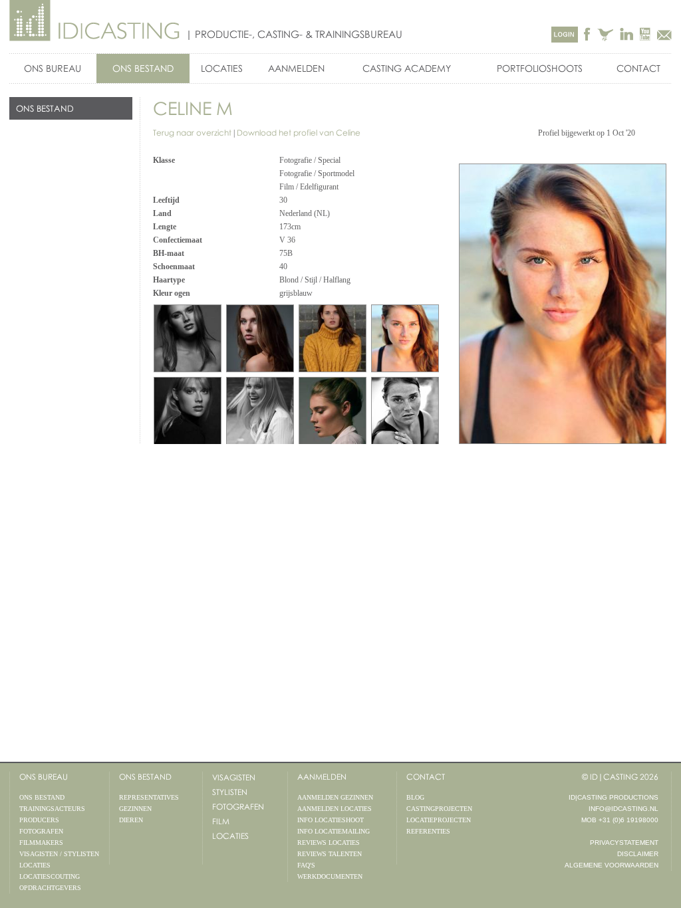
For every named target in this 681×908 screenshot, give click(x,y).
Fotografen (238, 807)
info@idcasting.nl (623, 808)
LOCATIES (222, 68)
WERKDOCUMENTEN (329, 876)
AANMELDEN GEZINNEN (335, 797)
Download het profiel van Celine (298, 133)
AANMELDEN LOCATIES (334, 808)
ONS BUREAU (52, 68)
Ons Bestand (145, 777)
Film (220, 821)
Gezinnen (135, 808)
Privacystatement (624, 842)
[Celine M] (405, 338)
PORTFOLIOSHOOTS (540, 68)
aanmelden (321, 777)
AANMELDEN (296, 68)
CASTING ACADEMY (406, 68)
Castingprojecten (439, 808)
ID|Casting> (95, 21)
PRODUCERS (39, 820)
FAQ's (306, 865)
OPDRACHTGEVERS (50, 887)
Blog (415, 797)
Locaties (230, 836)
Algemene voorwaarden (611, 865)
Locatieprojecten (438, 820)
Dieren (131, 820)
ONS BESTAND (143, 68)
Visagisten (233, 777)
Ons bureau (43, 777)
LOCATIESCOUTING (49, 876)
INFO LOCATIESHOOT (330, 820)
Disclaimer (637, 853)
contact (425, 777)
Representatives (149, 797)
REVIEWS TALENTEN (329, 853)
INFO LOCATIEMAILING (333, 831)
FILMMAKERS (41, 842)
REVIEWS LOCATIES (328, 842)
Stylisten (229, 792)
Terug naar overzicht (192, 133)
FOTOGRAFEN (41, 831)
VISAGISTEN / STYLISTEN (59, 853)
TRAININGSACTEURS (52, 808)
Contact (638, 68)
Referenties (428, 831)
